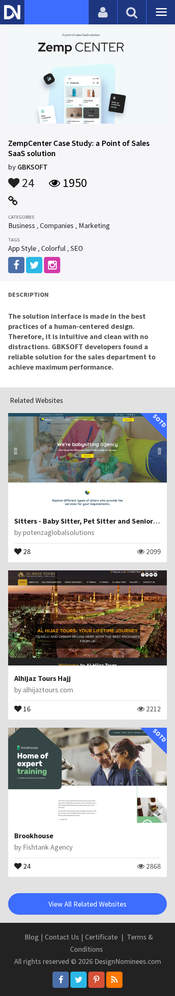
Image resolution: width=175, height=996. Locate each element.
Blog (31, 937)
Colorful (53, 248)
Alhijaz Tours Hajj (42, 678)
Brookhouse (33, 835)
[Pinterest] (96, 980)
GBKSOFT (33, 167)
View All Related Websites (87, 904)
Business (21, 225)
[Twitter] (78, 980)
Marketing (94, 225)
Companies (57, 225)
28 (26, 551)
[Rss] (114, 980)
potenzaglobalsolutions (58, 532)
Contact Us (62, 937)
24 (27, 179)
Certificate (101, 937)
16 (26, 708)
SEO (76, 248)
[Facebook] (60, 980)
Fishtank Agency (47, 847)
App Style (22, 248)
